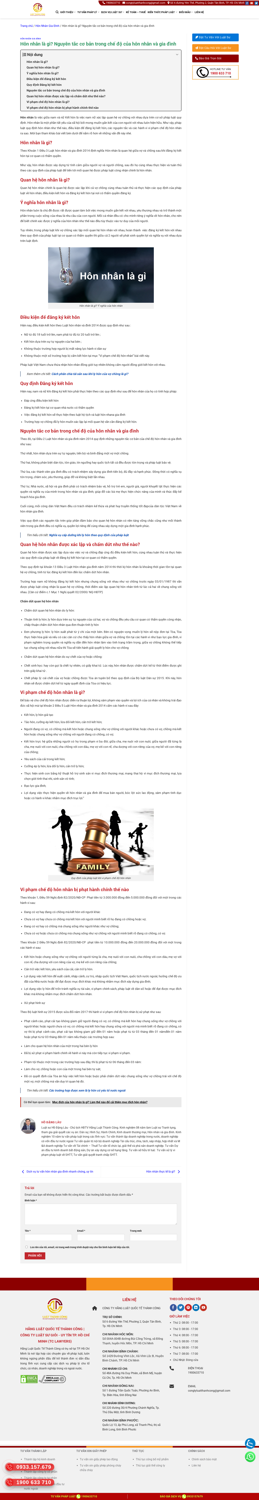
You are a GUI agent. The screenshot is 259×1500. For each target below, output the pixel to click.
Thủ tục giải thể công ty (151, 1465)
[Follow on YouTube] (252, 3)
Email (81, 1230)
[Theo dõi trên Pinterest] (188, 1307)
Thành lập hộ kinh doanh (39, 1459)
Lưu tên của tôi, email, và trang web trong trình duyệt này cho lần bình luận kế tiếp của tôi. (80, 1247)
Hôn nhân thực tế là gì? (161, 1171)
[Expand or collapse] (177, 55)
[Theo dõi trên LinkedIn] (195, 1307)
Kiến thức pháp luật (161, 12)
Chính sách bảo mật (204, 1459)
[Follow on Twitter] (256, 3)
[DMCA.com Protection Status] (29, 1378)
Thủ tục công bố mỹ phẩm (152, 1459)
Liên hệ (199, 12)
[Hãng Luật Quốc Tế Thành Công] (39, 14)
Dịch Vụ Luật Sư (111, 12)
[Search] (57, 12)
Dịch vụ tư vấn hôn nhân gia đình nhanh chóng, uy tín (59, 1171)
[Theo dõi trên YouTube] (203, 1307)
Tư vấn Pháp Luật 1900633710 (74, 1496)
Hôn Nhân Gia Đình (47, 26)
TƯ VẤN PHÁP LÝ (87, 12)
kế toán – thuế (136, 12)
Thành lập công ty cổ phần (40, 1471)
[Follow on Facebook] (247, 3)
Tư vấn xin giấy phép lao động (99, 1459)
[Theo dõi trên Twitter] (180, 1307)
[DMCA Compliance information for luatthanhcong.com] (52, 1378)
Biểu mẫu (184, 12)
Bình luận (31, 1200)
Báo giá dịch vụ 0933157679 (181, 1496)
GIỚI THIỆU (66, 12)
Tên (27, 1230)
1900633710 (113, 2)
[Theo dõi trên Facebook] (173, 1307)
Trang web (136, 1230)
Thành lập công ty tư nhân (41, 1478)
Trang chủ (26, 26)
